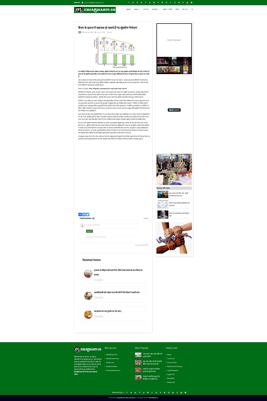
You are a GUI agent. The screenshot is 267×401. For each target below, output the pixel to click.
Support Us (171, 374)
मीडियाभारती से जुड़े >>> (118, 392)
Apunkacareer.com (112, 358)
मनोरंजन (146, 9)
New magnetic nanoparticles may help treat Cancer (108, 89)
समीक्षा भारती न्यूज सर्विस (87, 32)
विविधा (177, 9)
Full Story (98, 280)
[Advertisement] (114, 195)
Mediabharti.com (112, 355)
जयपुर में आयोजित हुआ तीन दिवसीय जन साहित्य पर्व (151, 377)
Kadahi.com (110, 362)
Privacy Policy (172, 362)
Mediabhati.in (153, 398)
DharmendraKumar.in (113, 370)
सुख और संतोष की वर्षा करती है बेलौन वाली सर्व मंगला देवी (152, 362)
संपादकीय (155, 9)
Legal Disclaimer (172, 370)
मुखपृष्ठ (128, 9)
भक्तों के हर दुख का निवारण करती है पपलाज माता (151, 370)
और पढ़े (184, 9)
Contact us (171, 358)
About (169, 355)
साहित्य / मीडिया (168, 9)
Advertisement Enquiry (175, 366)
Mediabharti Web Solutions (126, 398)
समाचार (136, 9)
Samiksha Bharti (111, 366)
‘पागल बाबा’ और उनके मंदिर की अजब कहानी (152, 355)
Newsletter (171, 378)
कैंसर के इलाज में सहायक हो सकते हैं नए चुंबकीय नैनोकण (107, 27)
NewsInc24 (171, 382)
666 (110, 32)
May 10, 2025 (101, 32)
